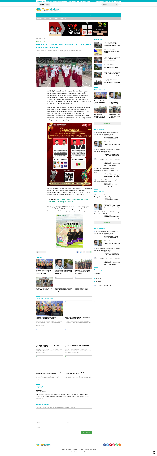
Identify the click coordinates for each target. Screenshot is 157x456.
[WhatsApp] (116, 444)
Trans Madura (42, 54)
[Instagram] (113, 444)
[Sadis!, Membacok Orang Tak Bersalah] (98, 52)
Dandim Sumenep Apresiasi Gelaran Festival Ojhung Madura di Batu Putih (112, 81)
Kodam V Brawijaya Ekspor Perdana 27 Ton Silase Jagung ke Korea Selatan (112, 74)
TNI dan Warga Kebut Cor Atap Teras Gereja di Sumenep (44, 289)
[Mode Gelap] (120, 4)
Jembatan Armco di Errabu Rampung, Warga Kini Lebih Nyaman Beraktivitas (82, 290)
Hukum (49, 15)
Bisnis (75, 15)
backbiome (39, 390)
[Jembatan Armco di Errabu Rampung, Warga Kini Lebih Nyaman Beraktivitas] (83, 282)
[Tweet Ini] (81, 252)
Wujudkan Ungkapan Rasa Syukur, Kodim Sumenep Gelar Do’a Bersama (111, 44)
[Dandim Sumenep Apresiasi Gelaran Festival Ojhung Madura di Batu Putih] (98, 82)
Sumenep (39, 18)
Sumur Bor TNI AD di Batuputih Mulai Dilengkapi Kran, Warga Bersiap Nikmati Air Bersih (63, 290)
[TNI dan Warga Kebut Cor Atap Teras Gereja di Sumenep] (44, 282)
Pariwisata (109, 15)
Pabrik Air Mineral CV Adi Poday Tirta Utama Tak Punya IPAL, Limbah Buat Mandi (112, 66)
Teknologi (88, 15)
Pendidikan (69, 15)
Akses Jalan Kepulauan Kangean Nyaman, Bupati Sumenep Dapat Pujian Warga (96, 1)
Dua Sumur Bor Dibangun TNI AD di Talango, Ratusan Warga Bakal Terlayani (82, 272)
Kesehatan (62, 15)
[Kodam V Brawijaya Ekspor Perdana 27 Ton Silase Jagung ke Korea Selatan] (98, 75)
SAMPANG (55, 18)
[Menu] (37, 4)
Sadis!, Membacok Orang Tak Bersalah (111, 52)
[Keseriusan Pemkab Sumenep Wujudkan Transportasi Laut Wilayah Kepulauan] (44, 264)
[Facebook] (104, 444)
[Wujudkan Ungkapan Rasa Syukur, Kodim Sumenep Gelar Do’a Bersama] (98, 45)
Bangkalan (63, 18)
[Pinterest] (110, 444)
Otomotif (102, 15)
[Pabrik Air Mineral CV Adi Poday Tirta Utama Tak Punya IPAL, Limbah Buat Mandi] (98, 67)
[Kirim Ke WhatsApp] (90, 252)
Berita (38, 15)
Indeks (47, 4)
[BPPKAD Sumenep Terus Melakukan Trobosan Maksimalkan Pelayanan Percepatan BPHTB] (98, 60)
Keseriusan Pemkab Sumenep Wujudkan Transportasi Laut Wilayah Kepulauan (47, 1)
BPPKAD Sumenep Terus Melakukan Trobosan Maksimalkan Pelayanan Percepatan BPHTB (110, 59)
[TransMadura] (48, 9)
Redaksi (42, 4)
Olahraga (95, 15)
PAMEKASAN (47, 18)
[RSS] (119, 444)
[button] (117, 4)
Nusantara (81, 15)
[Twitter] (107, 444)
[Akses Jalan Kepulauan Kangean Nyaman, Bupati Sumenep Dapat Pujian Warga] (64, 264)
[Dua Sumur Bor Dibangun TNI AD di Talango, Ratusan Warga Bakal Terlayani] (83, 264)
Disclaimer (80, 449)
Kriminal (55, 15)
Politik (43, 15)
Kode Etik (68, 449)
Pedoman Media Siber (90, 449)
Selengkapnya (107, 123)
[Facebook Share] (77, 252)
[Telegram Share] (87, 252)
